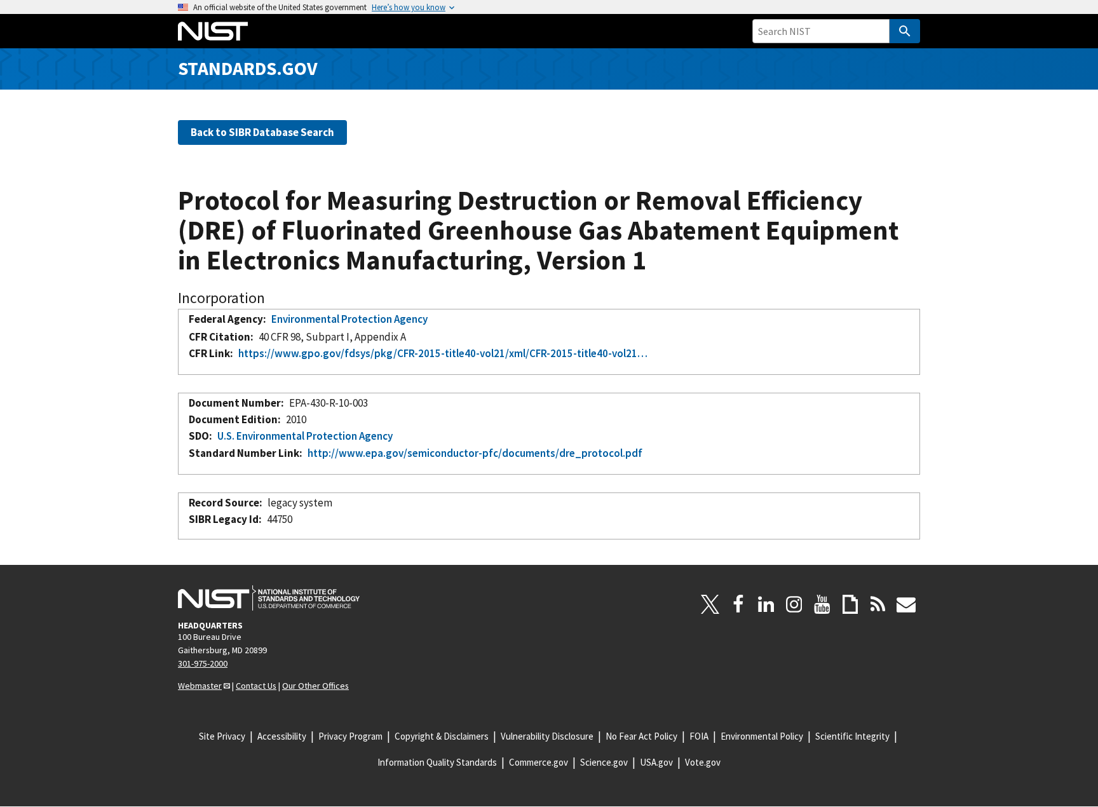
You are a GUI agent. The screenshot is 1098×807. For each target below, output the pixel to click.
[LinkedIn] (766, 604)
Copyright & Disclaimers (442, 736)
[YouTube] (822, 604)
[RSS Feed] (878, 604)
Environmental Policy (762, 736)
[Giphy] (850, 604)
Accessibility (281, 736)
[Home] (213, 31)
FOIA (698, 736)
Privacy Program (350, 736)
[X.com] (710, 604)
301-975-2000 (202, 663)
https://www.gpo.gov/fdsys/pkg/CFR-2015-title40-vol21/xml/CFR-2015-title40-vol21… (442, 353)
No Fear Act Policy (641, 736)
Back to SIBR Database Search (262, 132)
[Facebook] (738, 604)
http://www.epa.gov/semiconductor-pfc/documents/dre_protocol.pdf (475, 453)
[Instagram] (794, 604)
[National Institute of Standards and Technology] (269, 598)
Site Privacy (222, 736)
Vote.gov (703, 762)
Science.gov (604, 762)
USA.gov (656, 762)
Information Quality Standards (437, 762)
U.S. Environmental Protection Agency (305, 436)
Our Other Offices (315, 685)
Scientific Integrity (852, 736)
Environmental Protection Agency (349, 319)
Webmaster (200, 685)
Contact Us (256, 685)
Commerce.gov (538, 762)
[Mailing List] (906, 604)
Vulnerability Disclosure (547, 736)
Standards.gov (248, 68)
